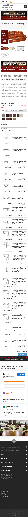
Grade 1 (3, 110)
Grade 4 (16, 110)
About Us (14, 513)
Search (9, 513)
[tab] (3, 79)
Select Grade (4, 124)
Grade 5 (21, 110)
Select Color (4, 128)
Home (3, 26)
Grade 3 (12, 110)
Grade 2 (7, 110)
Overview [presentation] (3, 79)
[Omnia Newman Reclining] (14, 37)
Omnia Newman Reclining (13, 24)
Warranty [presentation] (17, 79)
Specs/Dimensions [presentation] (10, 79)
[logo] (10, 6)
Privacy (18, 513)
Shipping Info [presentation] (22, 79)
